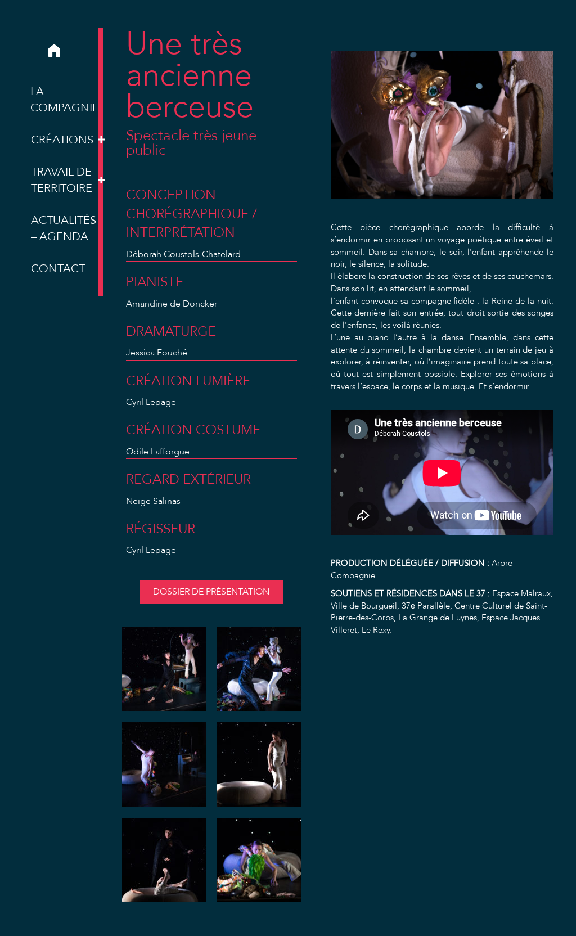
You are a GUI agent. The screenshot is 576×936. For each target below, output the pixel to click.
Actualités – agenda (63, 228)
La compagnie (64, 99)
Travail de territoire (61, 180)
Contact (58, 268)
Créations (62, 139)
